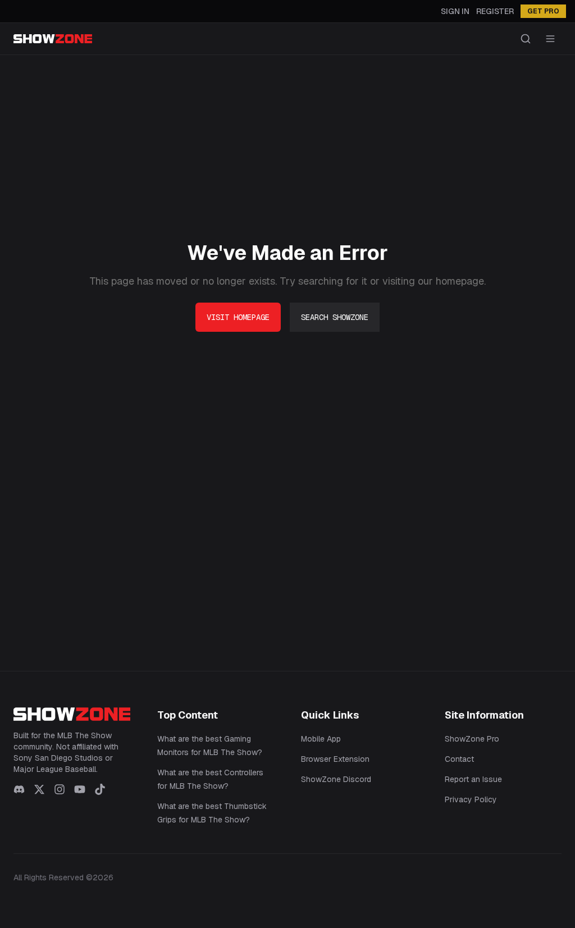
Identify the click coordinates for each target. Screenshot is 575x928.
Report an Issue (473, 779)
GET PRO (543, 11)
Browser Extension (335, 759)
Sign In (455, 11)
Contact (459, 759)
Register (495, 11)
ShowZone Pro (472, 739)
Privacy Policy (471, 799)
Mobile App (321, 739)
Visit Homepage (238, 317)
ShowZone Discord (336, 779)
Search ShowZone (334, 317)
